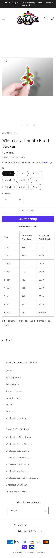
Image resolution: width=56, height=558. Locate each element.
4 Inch (8, 180)
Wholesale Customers (16, 418)
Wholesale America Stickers (19, 457)
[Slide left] (21, 125)
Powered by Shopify (37, 552)
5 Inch (22, 180)
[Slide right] (34, 125)
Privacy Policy (12, 384)
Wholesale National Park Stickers (22, 478)
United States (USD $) (26, 531)
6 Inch (36, 180)
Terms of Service (14, 391)
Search (9, 370)
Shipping (5, 157)
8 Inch (22, 187)
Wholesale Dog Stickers (17, 471)
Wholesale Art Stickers (17, 484)
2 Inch (22, 173)
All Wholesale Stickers (16, 491)
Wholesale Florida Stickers (19, 444)
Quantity (6, 193)
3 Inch (36, 173)
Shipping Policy (13, 377)
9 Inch (36, 187)
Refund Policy (12, 398)
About (9, 404)
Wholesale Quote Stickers (18, 464)
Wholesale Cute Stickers (17, 450)
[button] (3, 18)
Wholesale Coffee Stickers (18, 437)
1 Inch (8, 173)
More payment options (28, 226)
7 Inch (8, 187)
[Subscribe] (45, 510)
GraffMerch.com (23, 552)
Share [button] (8, 340)
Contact (10, 411)
